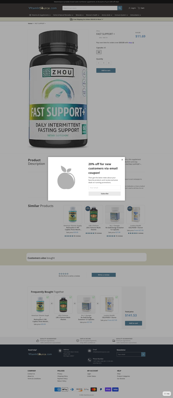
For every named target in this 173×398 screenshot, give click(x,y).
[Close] (122, 160)
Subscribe (104, 194)
